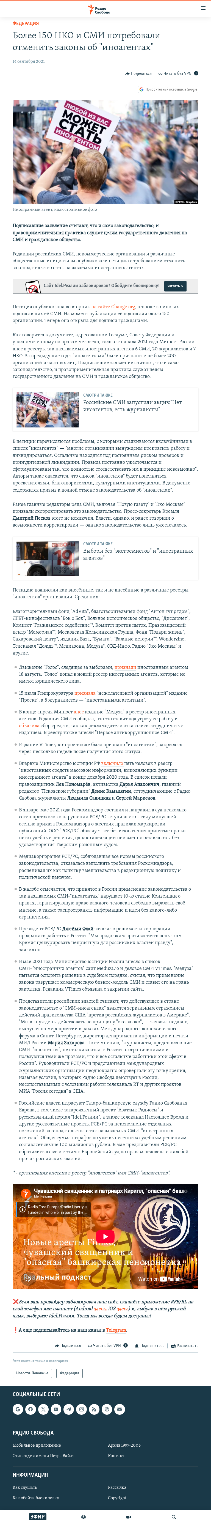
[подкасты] (83, 1517)
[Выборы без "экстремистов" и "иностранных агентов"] (47, 558)
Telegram (116, 1330)
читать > (175, 286)
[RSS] (94, 1409)
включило (112, 763)
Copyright (117, 1498)
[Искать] (174, 1517)
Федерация (26, 23)
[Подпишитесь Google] (18, 1409)
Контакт (116, 1456)
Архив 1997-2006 (124, 1445)
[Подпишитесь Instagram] (81, 1409)
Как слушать (25, 1488)
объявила (29, 726)
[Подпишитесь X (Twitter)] (43, 1409)
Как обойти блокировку (36, 1498)
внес (79, 712)
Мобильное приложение (37, 1445)
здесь (122, 1309)
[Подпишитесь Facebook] (30, 1409)
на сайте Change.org (113, 307)
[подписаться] (119, 1409)
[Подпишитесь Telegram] (68, 1409)
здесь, (100, 1309)
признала (85, 693)
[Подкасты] (107, 1409)
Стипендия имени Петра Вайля (43, 1456)
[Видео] (128, 1517)
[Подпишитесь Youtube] (56, 1409)
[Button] (138, 73)
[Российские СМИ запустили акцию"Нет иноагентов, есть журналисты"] (47, 409)
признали (125, 667)
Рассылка (117, 1488)
